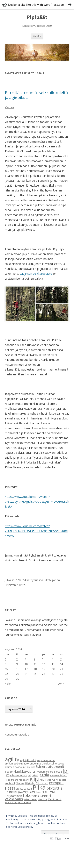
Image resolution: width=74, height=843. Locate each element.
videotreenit (30, 799)
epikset (31, 767)
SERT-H (45, 792)
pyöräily (23, 792)
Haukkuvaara (24, 771)
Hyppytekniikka (44, 771)
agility (12, 759)
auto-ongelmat (32, 763)
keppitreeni (11, 779)
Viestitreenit (54, 799)
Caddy (61, 763)
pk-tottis (54, 788)
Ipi (65, 770)
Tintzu (23, 585)
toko (27, 795)
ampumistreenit (14, 763)
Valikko (37, 36)
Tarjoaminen (13, 796)
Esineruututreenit (50, 766)
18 (35, 669)
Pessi (10, 788)
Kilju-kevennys (47, 779)
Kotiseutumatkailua (17, 734)
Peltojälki (56, 783)
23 (17, 674)
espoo (9, 771)
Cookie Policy (25, 827)
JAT (7, 775)
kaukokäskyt (58, 775)
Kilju (34, 779)
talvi (52, 792)
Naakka (20, 783)
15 (6, 669)
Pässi (32, 792)
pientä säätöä (24, 788)
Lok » (61, 683)
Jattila (44, 774)
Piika (39, 787)
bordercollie (49, 763)
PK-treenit (11, 792)
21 (61, 669)
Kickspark (24, 779)
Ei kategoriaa (52, 580)
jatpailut (33, 775)
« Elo (8, 683)
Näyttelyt (30, 783)
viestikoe (42, 799)
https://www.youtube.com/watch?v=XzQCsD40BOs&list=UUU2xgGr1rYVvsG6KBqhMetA (36, 531)
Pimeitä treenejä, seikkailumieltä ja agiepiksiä (36, 95)
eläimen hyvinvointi (15, 767)
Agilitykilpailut (28, 760)
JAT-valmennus (18, 775)
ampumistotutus (46, 760)
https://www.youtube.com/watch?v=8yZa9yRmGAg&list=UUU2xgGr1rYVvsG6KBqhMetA (37, 501)
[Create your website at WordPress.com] (37, 4)
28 (61, 674)
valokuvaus (14, 799)
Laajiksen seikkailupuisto (36, 273)
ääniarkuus (11, 802)
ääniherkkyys (24, 802)
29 (6, 678)
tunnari (45, 795)
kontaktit (10, 783)
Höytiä (58, 771)
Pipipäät (37, 17)
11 (35, 664)
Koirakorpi (61, 779)
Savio (38, 792)
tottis (35, 796)
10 (26, 664)
